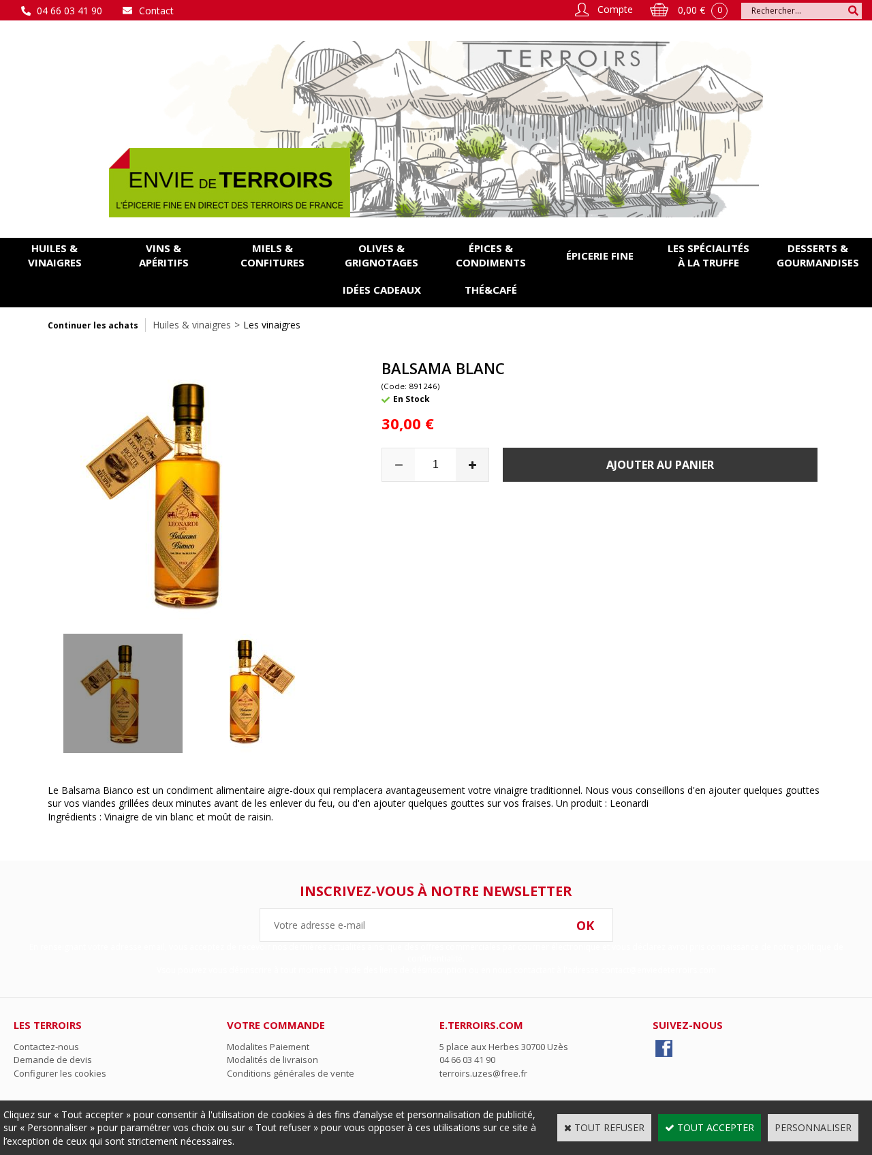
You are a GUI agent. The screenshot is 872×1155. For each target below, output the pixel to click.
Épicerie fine (600, 255)
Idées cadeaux (382, 289)
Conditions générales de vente (290, 1073)
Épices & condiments (491, 255)
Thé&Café (491, 289)
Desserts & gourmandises (818, 255)
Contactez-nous (46, 1047)
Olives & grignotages (381, 255)
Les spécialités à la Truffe (708, 255)
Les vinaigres (271, 324)
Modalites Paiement (268, 1047)
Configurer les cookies (60, 1073)
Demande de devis (53, 1059)
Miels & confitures (272, 255)
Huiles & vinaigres (55, 255)
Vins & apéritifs (164, 255)
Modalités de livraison (272, 1059)
